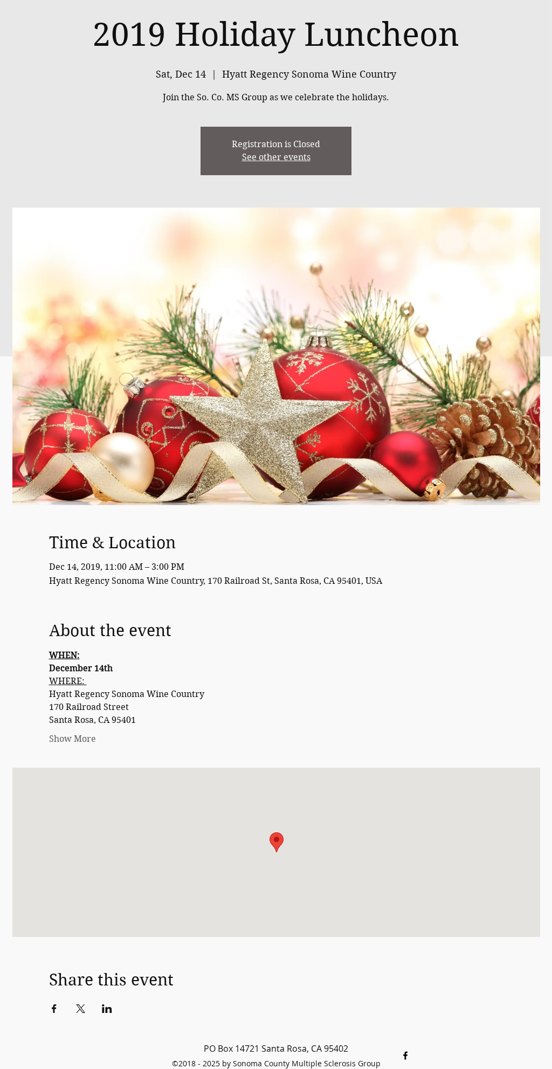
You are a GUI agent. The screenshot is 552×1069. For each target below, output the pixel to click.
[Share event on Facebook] (54, 1008)
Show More (72, 739)
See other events (276, 157)
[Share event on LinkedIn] (107, 1008)
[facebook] (405, 1055)
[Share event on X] (80, 1008)
